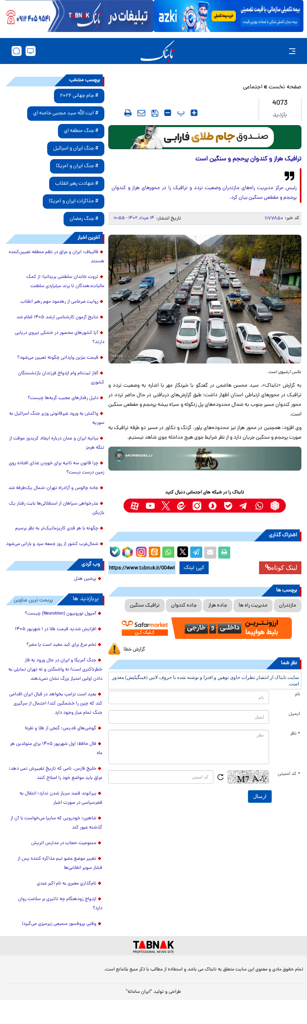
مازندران (287, 605)
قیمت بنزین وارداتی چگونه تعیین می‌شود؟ (57, 357)
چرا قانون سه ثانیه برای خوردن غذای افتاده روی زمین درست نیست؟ (56, 468)
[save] (155, 113)
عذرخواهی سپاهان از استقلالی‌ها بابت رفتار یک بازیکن (56, 508)
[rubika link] (275, 506)
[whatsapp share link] (168, 553)
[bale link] (228, 506)
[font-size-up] (194, 113)
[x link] (166, 506)
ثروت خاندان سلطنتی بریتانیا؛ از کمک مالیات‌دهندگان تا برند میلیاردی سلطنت (65, 281)
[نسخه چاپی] (224, 553)
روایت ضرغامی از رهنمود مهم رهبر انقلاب (59, 301)
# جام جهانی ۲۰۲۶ (79, 96)
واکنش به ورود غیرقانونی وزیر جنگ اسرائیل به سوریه (56, 418)
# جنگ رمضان (84, 219)
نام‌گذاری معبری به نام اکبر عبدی (66, 883)
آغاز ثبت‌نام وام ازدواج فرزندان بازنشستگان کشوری (61, 378)
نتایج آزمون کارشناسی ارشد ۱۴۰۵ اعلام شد (57, 317)
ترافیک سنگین (144, 605)
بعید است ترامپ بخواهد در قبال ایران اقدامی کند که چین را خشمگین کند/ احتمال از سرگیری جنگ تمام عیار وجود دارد (55, 704)
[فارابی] (204, 137)
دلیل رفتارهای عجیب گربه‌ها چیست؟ (63, 398)
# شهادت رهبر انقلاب (76, 184)
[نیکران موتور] (204, 459)
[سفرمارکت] (205, 628)
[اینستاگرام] (140, 551)
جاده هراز (217, 605)
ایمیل (294, 714)
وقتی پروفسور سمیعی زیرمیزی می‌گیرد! (59, 924)
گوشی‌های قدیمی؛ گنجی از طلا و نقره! (60, 728)
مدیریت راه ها (253, 605)
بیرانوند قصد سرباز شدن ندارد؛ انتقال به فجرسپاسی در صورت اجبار (61, 798)
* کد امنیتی (289, 774)
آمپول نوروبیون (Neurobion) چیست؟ (60, 613)
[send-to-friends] (142, 113)
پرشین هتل (85, 579)
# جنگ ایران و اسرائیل (75, 148)
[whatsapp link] (259, 506)
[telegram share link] (196, 553)
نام (297, 694)
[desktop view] (31, 51)
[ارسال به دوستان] (210, 553)
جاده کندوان (184, 605)
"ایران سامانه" (139, 992)
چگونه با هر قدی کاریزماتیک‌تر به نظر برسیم (56, 528)
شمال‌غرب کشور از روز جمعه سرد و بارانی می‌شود (52, 544)
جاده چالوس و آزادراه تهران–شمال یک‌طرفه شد (53, 488)
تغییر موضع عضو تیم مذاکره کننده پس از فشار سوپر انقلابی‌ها (60, 863)
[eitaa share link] (154, 553)
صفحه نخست (285, 87)
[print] (128, 113)
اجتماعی (253, 87)
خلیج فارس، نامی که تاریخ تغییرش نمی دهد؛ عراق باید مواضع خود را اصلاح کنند (55, 773)
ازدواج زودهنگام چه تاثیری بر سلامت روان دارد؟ (60, 904)
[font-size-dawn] (167, 113)
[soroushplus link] (212, 506)
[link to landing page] (157, 51)
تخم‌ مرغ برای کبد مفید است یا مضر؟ (61, 645)
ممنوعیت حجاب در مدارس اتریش (63, 843)
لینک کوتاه (284, 567)
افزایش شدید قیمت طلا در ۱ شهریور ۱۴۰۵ (55, 629)
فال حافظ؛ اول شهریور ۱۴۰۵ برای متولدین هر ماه (56, 749)
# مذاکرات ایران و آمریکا (73, 201)
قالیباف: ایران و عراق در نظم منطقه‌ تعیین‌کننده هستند (56, 257)
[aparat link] (135, 506)
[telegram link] (244, 506)
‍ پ (180, 112)
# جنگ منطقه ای (81, 131)
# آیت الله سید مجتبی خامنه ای (65, 113)
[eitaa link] (181, 506)
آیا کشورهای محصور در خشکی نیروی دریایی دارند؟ (59, 337)
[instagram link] (197, 506)
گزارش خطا (134, 649)
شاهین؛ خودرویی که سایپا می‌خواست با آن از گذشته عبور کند (56, 823)
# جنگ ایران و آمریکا (77, 166)
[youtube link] (150, 506)
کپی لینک (194, 567)
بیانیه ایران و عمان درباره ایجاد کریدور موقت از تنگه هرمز (56, 443)
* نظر (295, 733)
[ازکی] (228, 16)
